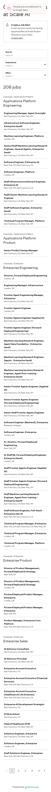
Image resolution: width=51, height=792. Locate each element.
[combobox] (5, 65)
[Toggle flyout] (45, 64)
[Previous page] (6, 771)
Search (8, 52)
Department (10, 62)
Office (8, 73)
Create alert (17, 38)
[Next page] (44, 771)
